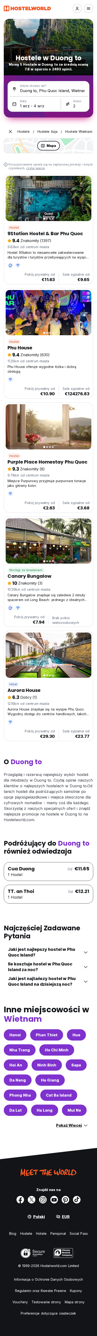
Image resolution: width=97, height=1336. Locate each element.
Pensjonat (58, 1233)
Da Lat (15, 1110)
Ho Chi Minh (57, 1050)
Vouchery (20, 1302)
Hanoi (15, 1035)
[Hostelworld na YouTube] (54, 1199)
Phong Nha (20, 1095)
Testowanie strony (46, 1302)
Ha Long (45, 1110)
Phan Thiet (46, 1035)
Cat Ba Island (59, 1095)
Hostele (26, 1233)
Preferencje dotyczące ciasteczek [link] (48, 1313)
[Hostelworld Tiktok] (77, 1199)
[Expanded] (10, 131)
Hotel (13, 684)
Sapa (76, 1065)
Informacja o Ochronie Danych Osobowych (48, 1279)
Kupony (76, 1291)
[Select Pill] (77, 8)
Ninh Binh (46, 1065)
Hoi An (15, 1065)
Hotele (41, 1233)
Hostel (14, 227)
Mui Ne (74, 1110)
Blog (12, 1233)
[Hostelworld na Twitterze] (31, 1199)
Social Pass (79, 1233)
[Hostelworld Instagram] (43, 1199)
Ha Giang (50, 1080)
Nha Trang (19, 1050)
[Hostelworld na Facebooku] (20, 1199)
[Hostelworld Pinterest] (65, 1199)
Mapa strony (75, 1302)
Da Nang (17, 1080)
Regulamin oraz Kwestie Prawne (40, 1291)
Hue (76, 1035)
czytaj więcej (35, 168)
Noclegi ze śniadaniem (25, 570)
